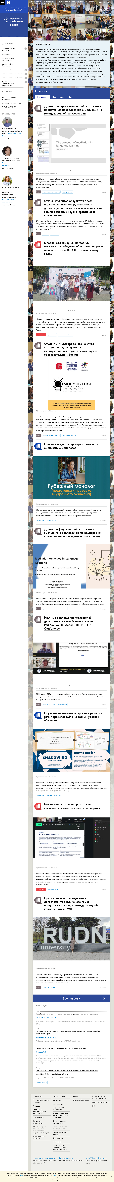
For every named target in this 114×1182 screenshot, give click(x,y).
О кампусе (38, 1096)
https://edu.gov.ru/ (66, 1158)
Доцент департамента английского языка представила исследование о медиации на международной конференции (73, 109)
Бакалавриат (57, 1100)
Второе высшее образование (58, 1109)
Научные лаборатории (81, 1100)
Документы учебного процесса (10, 49)
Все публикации (42, 1083)
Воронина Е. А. (51, 1018)
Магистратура (58, 1104)
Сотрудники (6, 54)
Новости (41, 91)
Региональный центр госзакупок (60, 1133)
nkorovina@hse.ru (8, 168)
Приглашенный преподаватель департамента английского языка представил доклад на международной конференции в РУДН (71, 903)
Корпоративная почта (100, 1102)
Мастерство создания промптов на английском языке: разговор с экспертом (72, 806)
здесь (21, 1176)
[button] (108, 143)
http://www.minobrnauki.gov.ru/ (44, 1158)
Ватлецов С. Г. (41, 1052)
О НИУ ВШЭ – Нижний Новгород (41, 1101)
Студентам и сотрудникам (99, 1097)
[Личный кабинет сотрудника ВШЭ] (104, 2)
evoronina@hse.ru (8, 205)
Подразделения (38, 1117)
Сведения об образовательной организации (39, 1112)
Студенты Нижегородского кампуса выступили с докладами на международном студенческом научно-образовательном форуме (71, 349)
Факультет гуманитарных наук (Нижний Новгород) (14, 9)
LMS (93, 1106)
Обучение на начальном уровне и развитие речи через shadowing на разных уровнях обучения (73, 716)
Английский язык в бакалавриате (8, 65)
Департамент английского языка (14, 21)
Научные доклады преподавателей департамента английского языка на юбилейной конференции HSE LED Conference (68, 623)
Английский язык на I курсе (12, 70)
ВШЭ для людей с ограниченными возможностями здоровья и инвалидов (41, 1130)
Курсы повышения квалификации (59, 1122)
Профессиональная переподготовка (60, 1128)
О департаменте (43, 44)
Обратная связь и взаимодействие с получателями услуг (60, 1147)
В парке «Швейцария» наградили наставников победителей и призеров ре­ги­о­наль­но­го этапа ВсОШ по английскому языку (73, 248)
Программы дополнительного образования (8, 84)
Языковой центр (58, 1138)
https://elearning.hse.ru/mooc (96, 1158)
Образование (59, 1096)
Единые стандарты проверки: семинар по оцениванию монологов (72, 446)
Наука (75, 1096)
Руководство (37, 1106)
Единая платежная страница (39, 1137)
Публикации (41, 1006)
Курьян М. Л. (40, 1018)
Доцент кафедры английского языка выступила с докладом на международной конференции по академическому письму (73, 532)
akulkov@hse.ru (7, 139)
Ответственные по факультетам (9, 59)
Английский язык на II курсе (12, 74)
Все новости (71, 998)
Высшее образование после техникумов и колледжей (60, 1115)
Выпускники (57, 1142)
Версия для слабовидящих (38, 1122)
